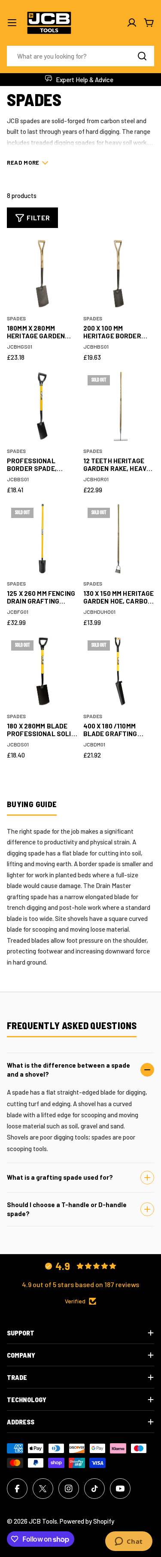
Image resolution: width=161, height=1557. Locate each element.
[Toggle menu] (12, 23)
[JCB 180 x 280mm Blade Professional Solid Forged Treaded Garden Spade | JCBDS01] (42, 671)
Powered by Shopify (87, 1521)
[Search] (142, 56)
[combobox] (80, 56)
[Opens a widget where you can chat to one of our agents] (128, 1542)
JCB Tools (43, 1521)
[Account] (132, 23)
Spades (16, 318)
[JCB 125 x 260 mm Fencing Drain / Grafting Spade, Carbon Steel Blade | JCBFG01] (42, 538)
